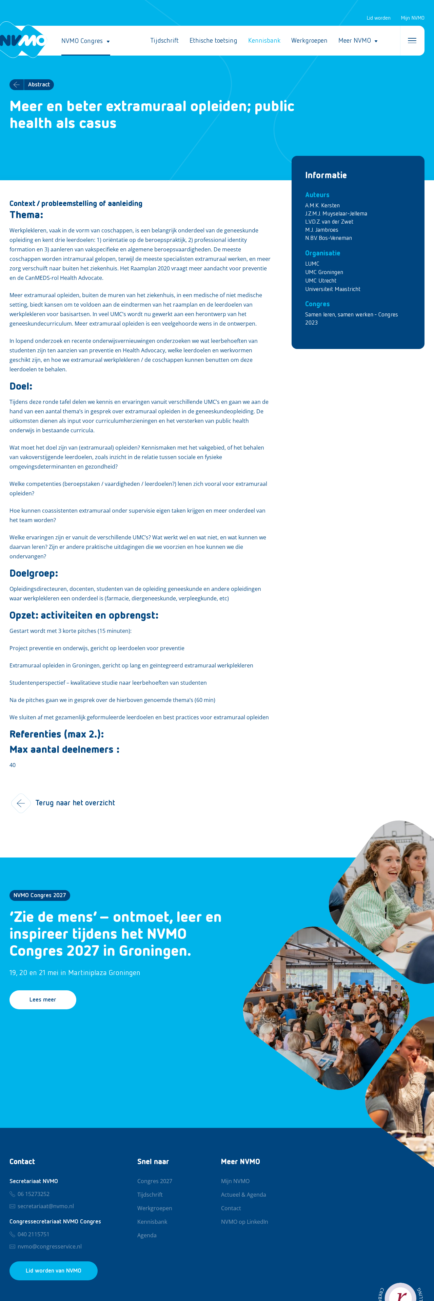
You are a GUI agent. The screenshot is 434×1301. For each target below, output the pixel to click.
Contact (231, 1208)
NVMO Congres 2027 (40, 895)
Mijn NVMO (413, 18)
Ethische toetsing (213, 40)
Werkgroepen (309, 40)
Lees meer (42, 1000)
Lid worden (379, 18)
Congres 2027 (154, 1181)
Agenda (147, 1235)
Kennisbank (264, 40)
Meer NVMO (354, 40)
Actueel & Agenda (243, 1195)
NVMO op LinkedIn (244, 1222)
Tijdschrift (164, 40)
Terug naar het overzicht (75, 803)
